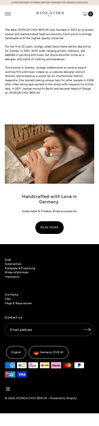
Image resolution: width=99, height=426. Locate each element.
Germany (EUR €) (51, 352)
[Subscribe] (87, 329)
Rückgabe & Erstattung (20, 268)
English (16, 352)
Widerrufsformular (17, 272)
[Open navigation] (8, 14)
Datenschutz (13, 264)
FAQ (8, 299)
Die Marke (11, 294)
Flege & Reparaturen (18, 303)
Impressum (12, 276)
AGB (8, 260)
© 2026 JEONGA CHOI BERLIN (26, 398)
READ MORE (49, 227)
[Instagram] (8, 390)
